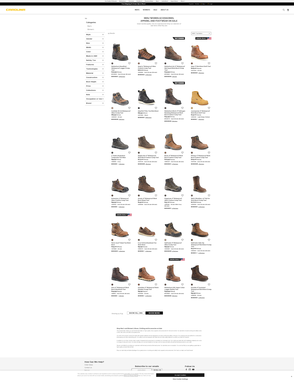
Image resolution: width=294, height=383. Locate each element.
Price (88, 86)
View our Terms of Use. (144, 375)
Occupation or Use (94, 99)
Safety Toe (91, 60)
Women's (146, 10)
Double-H (139, 1)
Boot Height (91, 82)
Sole (88, 95)
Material (89, 73)
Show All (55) (137, 313)
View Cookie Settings (180, 379)
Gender (89, 39)
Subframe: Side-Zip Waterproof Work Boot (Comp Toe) (201, 244)
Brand (88, 103)
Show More (156, 313)
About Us (164, 10)
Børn (157, 1)
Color (88, 52)
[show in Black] (139, 108)
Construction (91, 77)
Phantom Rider (149, 1)
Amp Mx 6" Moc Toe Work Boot (148, 111)
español (191, 4)
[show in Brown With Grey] (165, 195)
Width (88, 47)
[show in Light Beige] (192, 108)
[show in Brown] (192, 63)
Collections (91, 90)
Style (88, 35)
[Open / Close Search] (284, 10)
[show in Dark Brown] (112, 63)
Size (88, 43)
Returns (87, 370)
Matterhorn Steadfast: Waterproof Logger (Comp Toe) (120, 68)
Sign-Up (157, 370)
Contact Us (88, 367)
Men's (137, 10)
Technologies (92, 69)
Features (90, 65)
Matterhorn (122, 1)
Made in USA (91, 56)
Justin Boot (165, 1)
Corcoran (131, 1)
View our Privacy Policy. (131, 375)
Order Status (89, 365)
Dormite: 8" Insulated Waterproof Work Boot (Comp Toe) (201, 289)
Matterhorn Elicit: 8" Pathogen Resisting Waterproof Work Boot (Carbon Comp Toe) (174, 112)
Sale (155, 10)
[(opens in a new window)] (186, 369)
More (182, 1)
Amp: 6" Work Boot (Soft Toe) (201, 66)
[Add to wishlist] (129, 63)
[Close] (291, 376)
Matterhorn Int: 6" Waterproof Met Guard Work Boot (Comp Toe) (174, 68)
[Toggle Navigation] (140, 10)
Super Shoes (174, 1)
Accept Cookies (180, 375)
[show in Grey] (112, 152)
